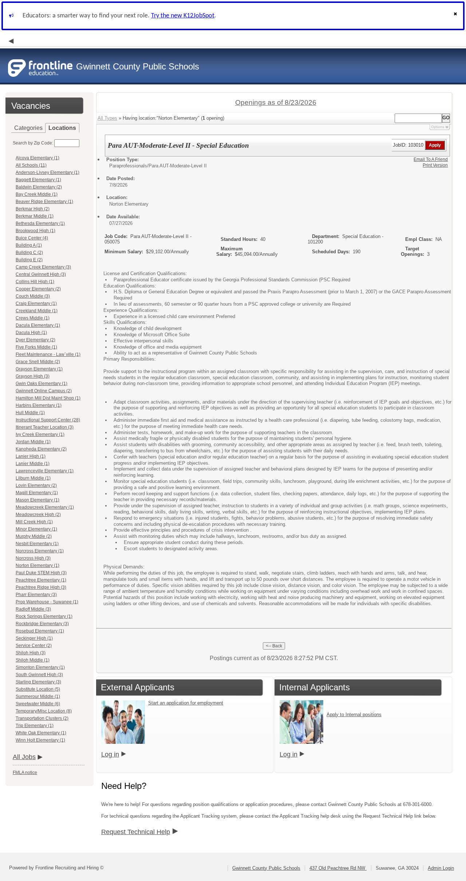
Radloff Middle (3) (33, 609)
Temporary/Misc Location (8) (44, 711)
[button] (456, 16)
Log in (110, 754)
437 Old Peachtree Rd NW (338, 868)
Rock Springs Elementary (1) (44, 616)
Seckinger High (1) (34, 638)
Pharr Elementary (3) (36, 594)
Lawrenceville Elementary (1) (45, 470)
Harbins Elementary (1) (39, 405)
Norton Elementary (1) (37, 565)
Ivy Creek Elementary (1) (40, 434)
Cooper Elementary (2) (38, 288)
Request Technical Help (135, 832)
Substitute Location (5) (38, 689)
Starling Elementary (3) (38, 681)
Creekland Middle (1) (37, 310)
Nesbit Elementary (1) (37, 543)
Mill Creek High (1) (34, 521)
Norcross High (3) (33, 558)
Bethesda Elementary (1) (40, 223)
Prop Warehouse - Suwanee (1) (47, 601)
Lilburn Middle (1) (33, 478)
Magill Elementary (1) (37, 492)
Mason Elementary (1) (37, 500)
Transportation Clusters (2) (42, 718)
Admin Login (441, 868)
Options (437, 127)
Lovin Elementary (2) (36, 485)
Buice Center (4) (32, 238)
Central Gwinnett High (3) (41, 274)
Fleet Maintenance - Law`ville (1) (48, 354)
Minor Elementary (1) (36, 529)
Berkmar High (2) (33, 208)
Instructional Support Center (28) (48, 419)
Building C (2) (29, 252)
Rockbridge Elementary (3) (42, 623)
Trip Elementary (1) (35, 725)
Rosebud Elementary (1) (40, 631)
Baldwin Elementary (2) (39, 187)
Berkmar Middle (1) (35, 216)
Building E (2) (29, 259)
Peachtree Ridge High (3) (41, 587)
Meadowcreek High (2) (38, 514)
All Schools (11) (31, 165)
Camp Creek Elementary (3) (43, 267)
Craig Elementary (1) (36, 303)
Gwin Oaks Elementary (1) (41, 383)
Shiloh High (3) (31, 652)
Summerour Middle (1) (38, 696)
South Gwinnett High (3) (39, 674)
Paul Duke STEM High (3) (41, 572)
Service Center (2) (34, 645)
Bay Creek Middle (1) (37, 194)
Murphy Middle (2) (34, 536)
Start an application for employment (185, 703)
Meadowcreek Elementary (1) (45, 507)
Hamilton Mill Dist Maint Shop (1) (48, 398)
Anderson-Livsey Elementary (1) (47, 172)
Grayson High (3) (33, 376)
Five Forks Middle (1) (36, 347)
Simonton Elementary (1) (40, 667)
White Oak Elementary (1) (41, 732)
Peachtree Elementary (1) (41, 580)
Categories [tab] (28, 128)
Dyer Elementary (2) (35, 339)
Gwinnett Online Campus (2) (44, 390)
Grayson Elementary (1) (39, 369)
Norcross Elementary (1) (40, 550)
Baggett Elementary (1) (38, 179)
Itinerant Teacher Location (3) (45, 427)
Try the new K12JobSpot (182, 15)
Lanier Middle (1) (33, 463)
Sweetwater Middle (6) (38, 703)
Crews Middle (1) (33, 318)
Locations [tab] (62, 128)
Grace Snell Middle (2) (38, 361)
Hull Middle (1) (30, 412)
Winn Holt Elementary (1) (40, 740)
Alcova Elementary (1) (37, 157)
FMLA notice (25, 772)
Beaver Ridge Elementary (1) (44, 201)
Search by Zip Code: (33, 143)
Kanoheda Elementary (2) (41, 449)
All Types (107, 118)
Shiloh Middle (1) (33, 660)
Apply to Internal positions (354, 714)
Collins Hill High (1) (35, 281)
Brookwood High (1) (35, 230)
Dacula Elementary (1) (38, 325)
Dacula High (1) (31, 332)
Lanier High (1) (31, 456)
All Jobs (24, 757)
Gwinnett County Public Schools (266, 868)
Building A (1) (29, 245)
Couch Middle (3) (33, 296)
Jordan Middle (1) (33, 441)
